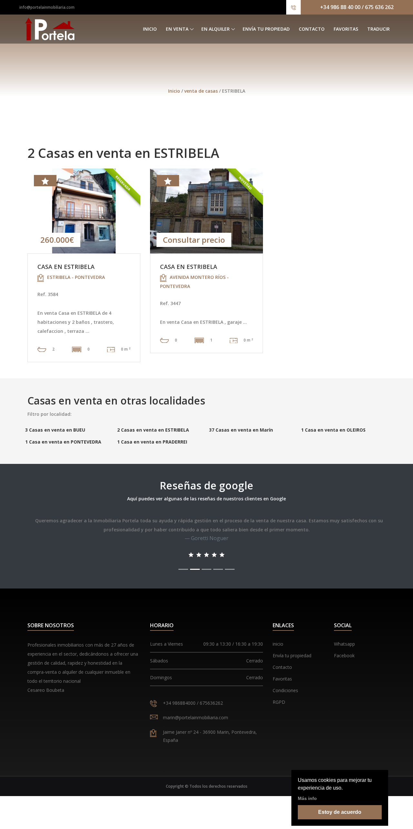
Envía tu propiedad (266, 29)
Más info (307, 798)
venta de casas (201, 91)
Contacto (312, 29)
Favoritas (346, 29)
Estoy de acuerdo (339, 812)
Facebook (344, 655)
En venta (177, 29)
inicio (278, 644)
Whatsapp (344, 644)
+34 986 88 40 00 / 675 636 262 (357, 7)
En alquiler (215, 29)
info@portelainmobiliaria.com (47, 7)
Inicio (150, 29)
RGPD (279, 702)
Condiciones (285, 690)
